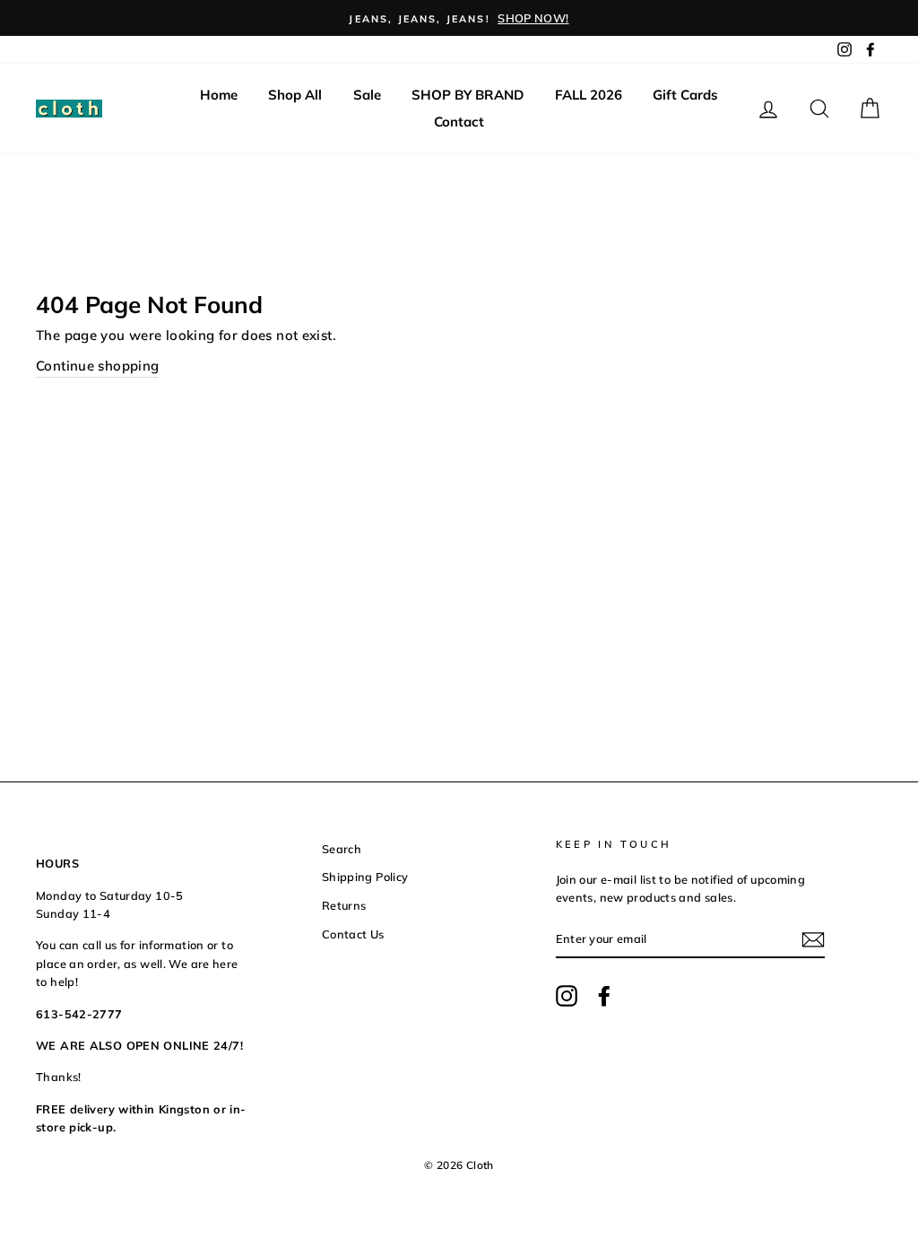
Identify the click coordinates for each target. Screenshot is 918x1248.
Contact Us (353, 934)
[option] (459, 18)
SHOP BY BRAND (467, 94)
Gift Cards (685, 94)
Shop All (295, 94)
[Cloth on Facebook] (604, 996)
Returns (344, 905)
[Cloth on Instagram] (566, 996)
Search (341, 849)
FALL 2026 (588, 94)
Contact (459, 121)
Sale (367, 94)
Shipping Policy (365, 876)
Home (219, 94)
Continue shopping (97, 365)
